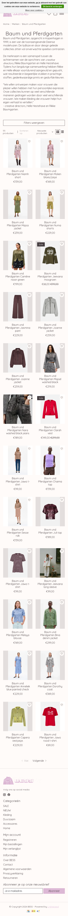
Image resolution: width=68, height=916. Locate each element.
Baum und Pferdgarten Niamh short (18, 174)
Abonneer (54, 890)
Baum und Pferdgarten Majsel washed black (50, 379)
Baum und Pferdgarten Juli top (50, 531)
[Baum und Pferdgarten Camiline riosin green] (17, 255)
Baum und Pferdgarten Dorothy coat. (50, 686)
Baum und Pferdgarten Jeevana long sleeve (50, 584)
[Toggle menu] (62, 13)
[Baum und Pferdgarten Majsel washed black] (50, 358)
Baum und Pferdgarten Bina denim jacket (50, 635)
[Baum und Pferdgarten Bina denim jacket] (50, 614)
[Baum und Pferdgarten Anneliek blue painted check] (17, 665)
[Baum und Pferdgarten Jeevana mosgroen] (50, 255)
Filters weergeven (34, 122)
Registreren (10, 839)
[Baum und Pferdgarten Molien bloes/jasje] (50, 153)
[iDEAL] (33, 911)
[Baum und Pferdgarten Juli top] (50, 511)
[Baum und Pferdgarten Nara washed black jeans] (17, 409)
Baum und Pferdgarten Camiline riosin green (18, 276)
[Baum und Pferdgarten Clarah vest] (50, 409)
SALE (6, 806)
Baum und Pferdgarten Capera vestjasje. (18, 737)
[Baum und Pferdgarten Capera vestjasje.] (17, 716)
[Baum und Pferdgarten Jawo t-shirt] (17, 460)
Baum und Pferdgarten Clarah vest (50, 430)
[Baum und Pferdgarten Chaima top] (50, 460)
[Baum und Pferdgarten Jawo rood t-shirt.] (50, 716)
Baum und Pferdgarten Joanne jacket (50, 327)
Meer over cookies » (34, 10)
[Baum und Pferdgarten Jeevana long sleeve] (50, 563)
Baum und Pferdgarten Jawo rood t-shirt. (50, 737)
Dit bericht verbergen (52, 6)
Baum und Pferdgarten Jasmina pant (17, 327)
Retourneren (10, 877)
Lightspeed (53, 906)
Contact (8, 864)
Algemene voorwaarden (17, 869)
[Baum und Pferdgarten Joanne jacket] (50, 306)
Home (6, 24)
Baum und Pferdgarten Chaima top (50, 481)
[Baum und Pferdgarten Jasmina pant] (17, 306)
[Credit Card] (28, 911)
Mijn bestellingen (12, 844)
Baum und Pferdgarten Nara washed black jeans (17, 430)
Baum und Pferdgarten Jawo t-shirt (18, 481)
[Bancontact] (38, 911)
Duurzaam (9, 819)
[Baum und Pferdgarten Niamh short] (17, 153)
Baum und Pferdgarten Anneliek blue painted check (18, 686)
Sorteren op (24, 132)
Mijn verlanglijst (12, 848)
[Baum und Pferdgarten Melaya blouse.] (17, 614)
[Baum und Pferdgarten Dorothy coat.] (50, 665)
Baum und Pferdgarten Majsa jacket (18, 225)
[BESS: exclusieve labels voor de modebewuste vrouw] (19, 13)
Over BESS (9, 860)
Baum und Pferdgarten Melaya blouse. (17, 635)
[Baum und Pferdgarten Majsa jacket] (17, 204)
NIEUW (7, 810)
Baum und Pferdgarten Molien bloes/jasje (50, 174)
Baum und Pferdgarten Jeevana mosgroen (50, 276)
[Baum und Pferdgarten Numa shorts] (50, 204)
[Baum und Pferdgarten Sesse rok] (17, 511)
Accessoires (10, 823)
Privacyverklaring (13, 873)
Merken (15, 24)
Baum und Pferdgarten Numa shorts (50, 225)
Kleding (7, 814)
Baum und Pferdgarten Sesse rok (17, 532)
